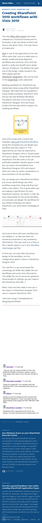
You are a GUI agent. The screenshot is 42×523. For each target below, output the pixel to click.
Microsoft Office (9, 9)
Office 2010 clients (18, 36)
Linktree (33, 519)
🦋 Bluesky (16, 519)
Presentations (29, 3)
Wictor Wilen (7, 3)
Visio (4, 53)
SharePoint (7, 77)
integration (17, 77)
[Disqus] (21, 333)
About (18, 3)
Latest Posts (6, 519)
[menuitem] (18, 3)
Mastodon (25, 519)
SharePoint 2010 (23, 9)
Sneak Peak (13, 80)
